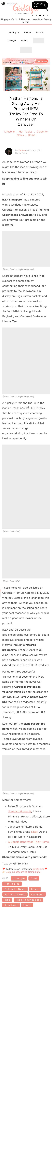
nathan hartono (14, 894)
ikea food (11, 905)
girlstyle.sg (38, 869)
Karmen (22, 150)
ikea (7, 899)
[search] (47, 10)
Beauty (27, 32)
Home (31, 135)
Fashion (39, 32)
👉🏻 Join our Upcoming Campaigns (21, 871)
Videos (24, 40)
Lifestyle (12, 40)
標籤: (6, 878)
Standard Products (19, 811)
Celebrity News (14, 889)
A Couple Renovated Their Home (28, 841)
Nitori (34, 831)
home (34, 889)
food (34, 878)
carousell (37, 894)
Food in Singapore (28, 899)
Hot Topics (14, 32)
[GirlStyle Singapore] (26, 8)
